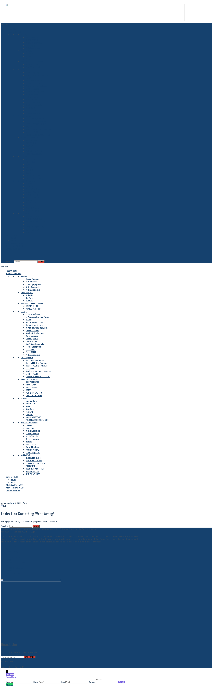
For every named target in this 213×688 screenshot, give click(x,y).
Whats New (14, 243)
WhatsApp (9, 684)
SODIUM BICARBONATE (33, 175)
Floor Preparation (27, 115)
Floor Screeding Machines (35, 118)
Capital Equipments (32, 45)
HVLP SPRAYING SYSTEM (34, 80)
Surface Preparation (33, 210)
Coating (24, 69)
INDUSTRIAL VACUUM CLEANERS (32, 61)
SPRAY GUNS (30, 107)
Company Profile (11, 546)
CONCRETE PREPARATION (29, 137)
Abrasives (24, 156)
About (8, 549)
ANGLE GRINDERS (32, 132)
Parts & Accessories (33, 48)
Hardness (29, 200)
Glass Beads (30, 167)
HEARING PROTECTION (33, 216)
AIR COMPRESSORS (32, 88)
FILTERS (28, 78)
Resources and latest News (15, 562)
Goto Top (4, 664)
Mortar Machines (32, 94)
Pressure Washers (27, 50)
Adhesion (29, 183)
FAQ (7, 576)
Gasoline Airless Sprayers (35, 91)
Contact (13, 248)
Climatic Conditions (33, 189)
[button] (5, 24)
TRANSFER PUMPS (32, 110)
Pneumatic (29, 59)
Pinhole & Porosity (32, 208)
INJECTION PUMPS (32, 145)
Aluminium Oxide (31, 159)
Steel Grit (29, 170)
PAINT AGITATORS (32, 99)
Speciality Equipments (34, 42)
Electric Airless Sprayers (34, 83)
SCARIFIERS (30, 126)
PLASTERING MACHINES (34, 151)
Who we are (15, 246)
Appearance (30, 186)
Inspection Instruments (29, 181)
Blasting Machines (32, 37)
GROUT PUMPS (31, 143)
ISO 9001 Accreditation (14, 567)
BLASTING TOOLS (32, 40)
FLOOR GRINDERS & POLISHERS (37, 124)
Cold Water (29, 53)
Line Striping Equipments (35, 102)
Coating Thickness (32, 197)
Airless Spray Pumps (33, 72)
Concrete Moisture (32, 191)
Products (13, 31)
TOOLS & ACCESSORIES (34, 153)
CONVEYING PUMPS (32, 140)
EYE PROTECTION (31, 224)
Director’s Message (13, 557)
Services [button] (12, 235)
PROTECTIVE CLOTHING (34, 219)
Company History (12, 551)
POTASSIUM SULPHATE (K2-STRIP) (38, 178)
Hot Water (29, 56)
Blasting (24, 34)
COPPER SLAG (30, 162)
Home (11, 29)
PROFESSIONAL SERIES (33, 67)
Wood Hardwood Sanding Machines (38, 129)
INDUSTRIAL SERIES (32, 64)
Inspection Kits (31, 202)
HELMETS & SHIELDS (33, 232)
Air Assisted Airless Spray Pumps (37, 75)
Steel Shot (29, 172)
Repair (13, 240)
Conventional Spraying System (36, 86)
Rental (13, 237)
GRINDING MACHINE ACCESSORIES (38, 134)
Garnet (28, 164)
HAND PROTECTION (32, 229)
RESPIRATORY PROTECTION (35, 221)
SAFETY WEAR (25, 213)
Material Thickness (32, 205)
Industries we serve (13, 573)
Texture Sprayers (32, 97)
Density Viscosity (32, 194)
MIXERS (28, 148)
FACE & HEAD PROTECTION (35, 227)
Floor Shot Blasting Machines (36, 121)
